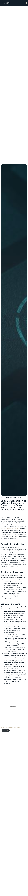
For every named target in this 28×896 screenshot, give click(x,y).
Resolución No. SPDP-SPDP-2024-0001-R (10, 727)
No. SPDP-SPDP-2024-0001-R (10, 528)
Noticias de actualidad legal (11, 498)
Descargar (5, 730)
